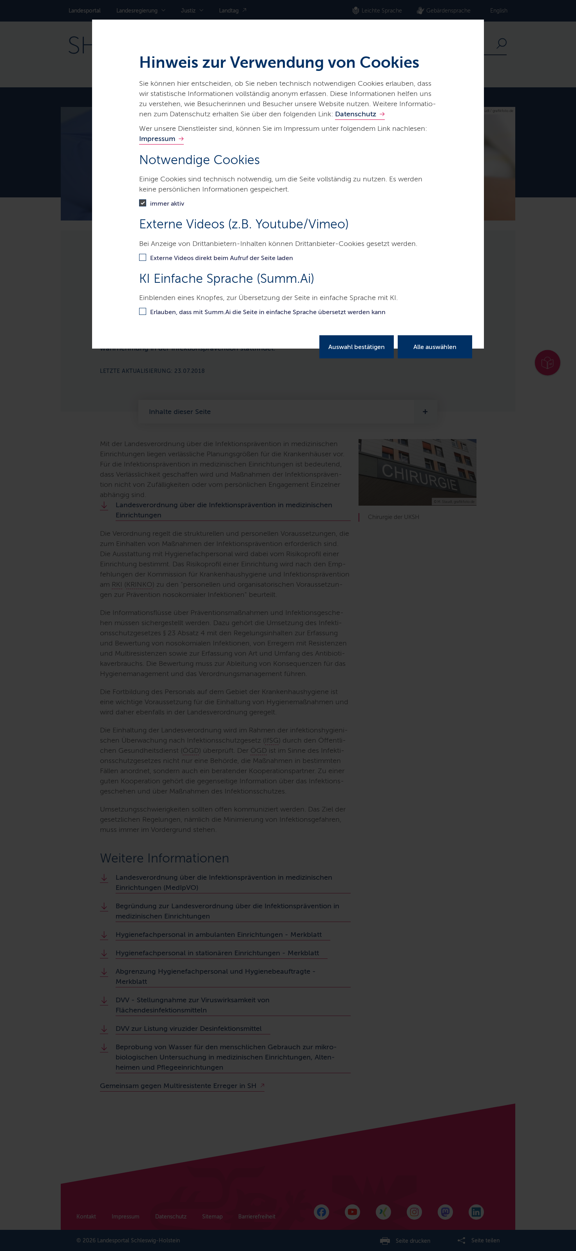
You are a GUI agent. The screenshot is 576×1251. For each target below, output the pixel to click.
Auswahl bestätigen (356, 347)
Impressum (157, 138)
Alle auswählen (434, 347)
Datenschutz (355, 114)
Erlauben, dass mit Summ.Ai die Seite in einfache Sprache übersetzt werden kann (268, 312)
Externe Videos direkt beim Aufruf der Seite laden (221, 258)
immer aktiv (167, 203)
